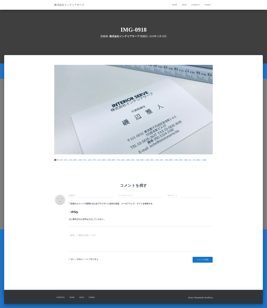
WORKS (208, 5)
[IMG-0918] (133, 109)
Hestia (190, 298)
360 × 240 (106, 160)
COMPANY (195, 5)
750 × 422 (87, 160)
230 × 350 (135, 160)
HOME (174, 5)
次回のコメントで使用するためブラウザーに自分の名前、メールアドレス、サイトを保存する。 (112, 204)
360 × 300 (125, 160)
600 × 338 (145, 160)
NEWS (184, 5)
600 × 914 (116, 160)
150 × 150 (68, 160)
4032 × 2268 (201, 160)
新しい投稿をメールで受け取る (84, 259)
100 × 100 (154, 160)
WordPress (208, 298)
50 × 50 (192, 160)
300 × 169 (77, 160)
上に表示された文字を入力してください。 (87, 219)
